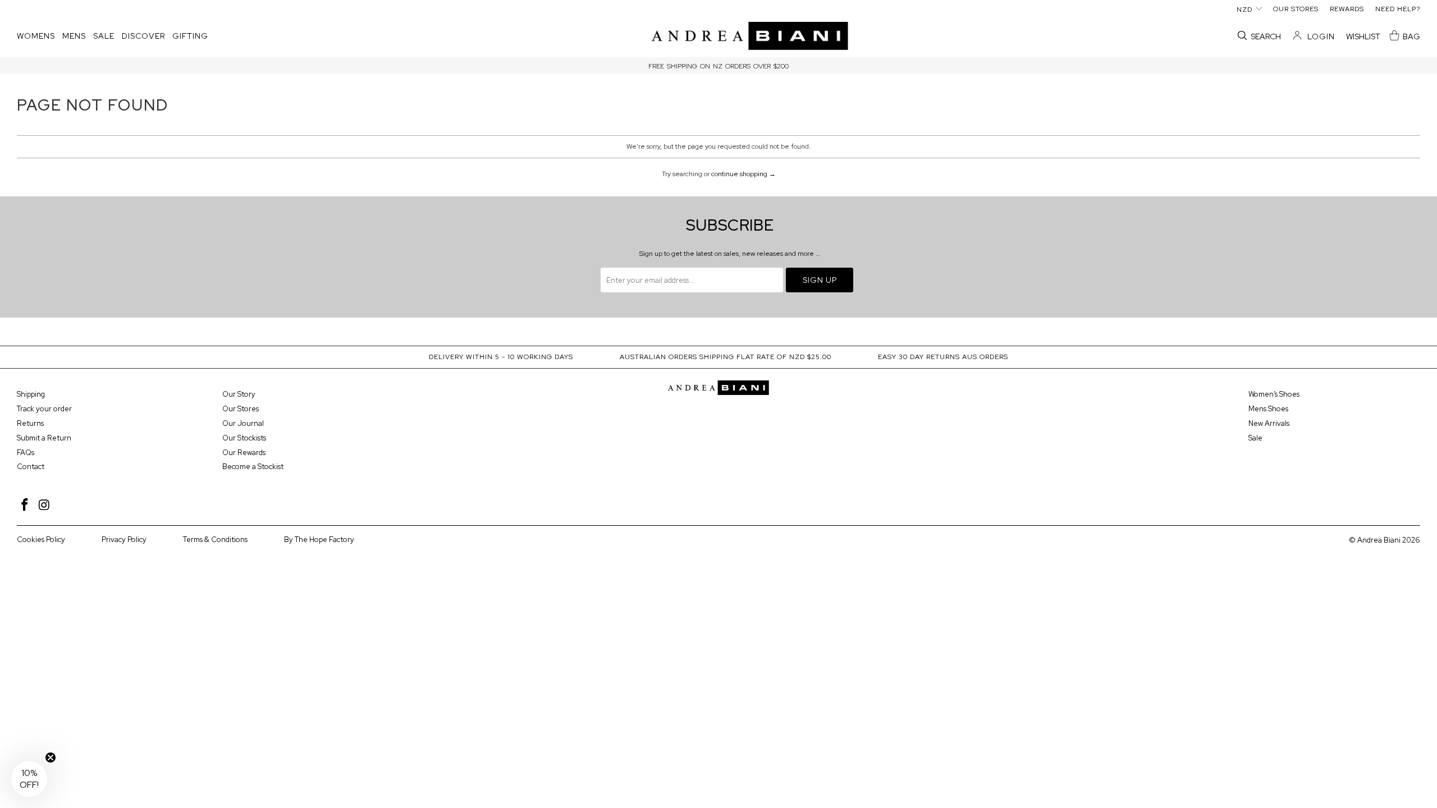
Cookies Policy (41, 539)
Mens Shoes (1268, 409)
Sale (1255, 438)
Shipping (31, 394)
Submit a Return (44, 438)
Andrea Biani (1379, 540)
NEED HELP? (1397, 8)
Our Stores (240, 409)
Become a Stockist (252, 466)
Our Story (238, 394)
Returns (30, 423)
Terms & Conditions (215, 539)
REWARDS (1347, 8)
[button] (36, 36)
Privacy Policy (124, 539)
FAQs (25, 452)
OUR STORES (1296, 8)
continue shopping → (743, 173)
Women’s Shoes (1273, 394)
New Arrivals (1268, 423)
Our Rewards (244, 452)
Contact (30, 466)
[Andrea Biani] (750, 37)
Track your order (44, 409)
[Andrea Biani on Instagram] (44, 505)
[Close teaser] (50, 757)
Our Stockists (244, 438)
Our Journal (243, 423)
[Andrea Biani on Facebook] (25, 505)
